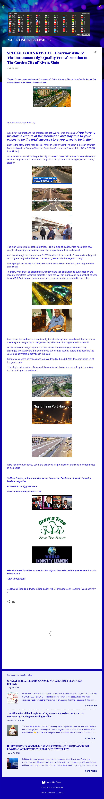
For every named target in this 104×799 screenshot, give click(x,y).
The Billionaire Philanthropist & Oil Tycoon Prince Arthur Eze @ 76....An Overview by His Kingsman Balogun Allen (45, 715)
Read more (91, 706)
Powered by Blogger (53, 782)
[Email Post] (13, 603)
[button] (95, 53)
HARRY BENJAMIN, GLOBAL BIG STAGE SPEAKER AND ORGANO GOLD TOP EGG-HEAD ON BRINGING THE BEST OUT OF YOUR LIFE (48, 748)
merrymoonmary (58, 787)
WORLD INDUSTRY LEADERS (29, 40)
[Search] (100, 7)
